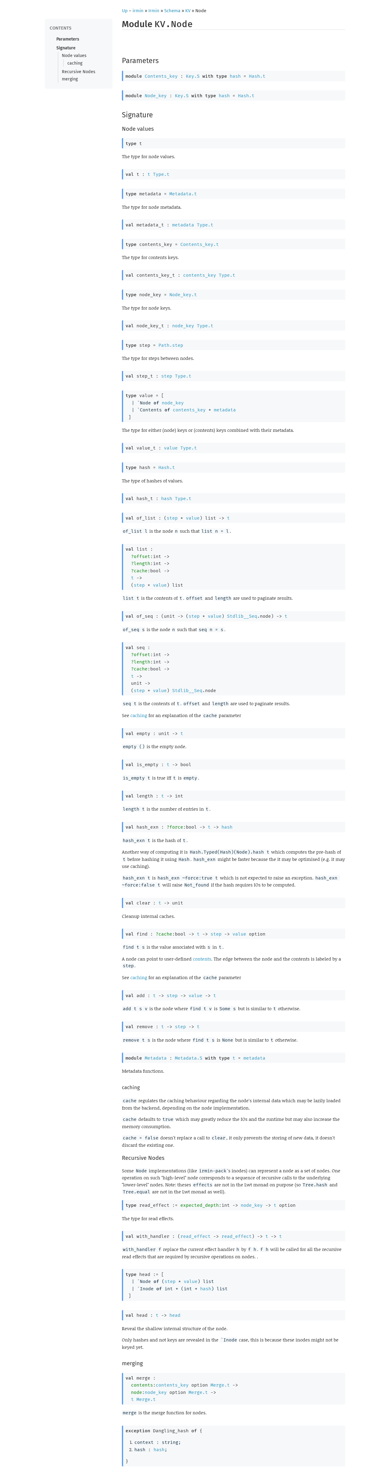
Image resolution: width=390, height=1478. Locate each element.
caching (74, 63)
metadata (183, 225)
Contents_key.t (199, 244)
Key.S (193, 76)
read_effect (195, 1236)
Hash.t (257, 76)
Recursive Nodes (78, 71)
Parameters (67, 39)
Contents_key (161, 76)
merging (70, 79)
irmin (138, 10)
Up (125, 10)
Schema (172, 10)
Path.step (170, 345)
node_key (183, 326)
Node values (74, 55)
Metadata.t (183, 194)
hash (235, 76)
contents (202, 958)
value (171, 448)
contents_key (199, 275)
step (166, 376)
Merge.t (220, 1385)
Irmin (153, 10)
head (174, 1315)
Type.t (161, 174)
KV (187, 10)
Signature (66, 48)
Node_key (156, 95)
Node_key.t (183, 294)
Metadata (156, 1058)
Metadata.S (188, 1058)
